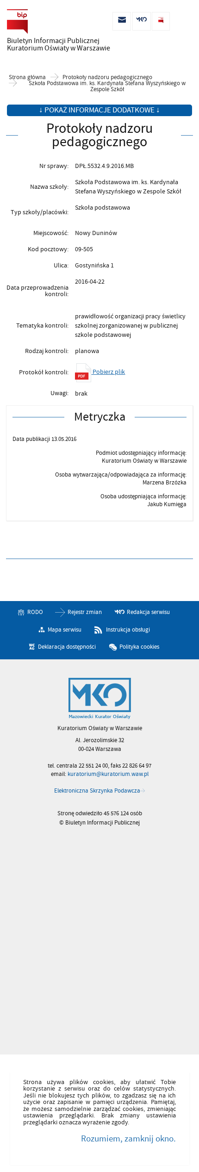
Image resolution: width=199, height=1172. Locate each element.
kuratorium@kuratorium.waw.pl (108, 774)
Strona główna (27, 77)
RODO (35, 612)
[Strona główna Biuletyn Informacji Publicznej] (99, 698)
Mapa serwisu (64, 629)
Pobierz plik (108, 371)
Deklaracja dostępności (67, 647)
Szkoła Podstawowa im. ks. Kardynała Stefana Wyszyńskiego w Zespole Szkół (107, 87)
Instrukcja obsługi (128, 629)
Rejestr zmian (85, 612)
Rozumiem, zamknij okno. (128, 1138)
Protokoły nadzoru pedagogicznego (107, 77)
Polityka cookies (139, 647)
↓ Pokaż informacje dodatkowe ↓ (99, 110)
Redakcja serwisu (148, 612)
